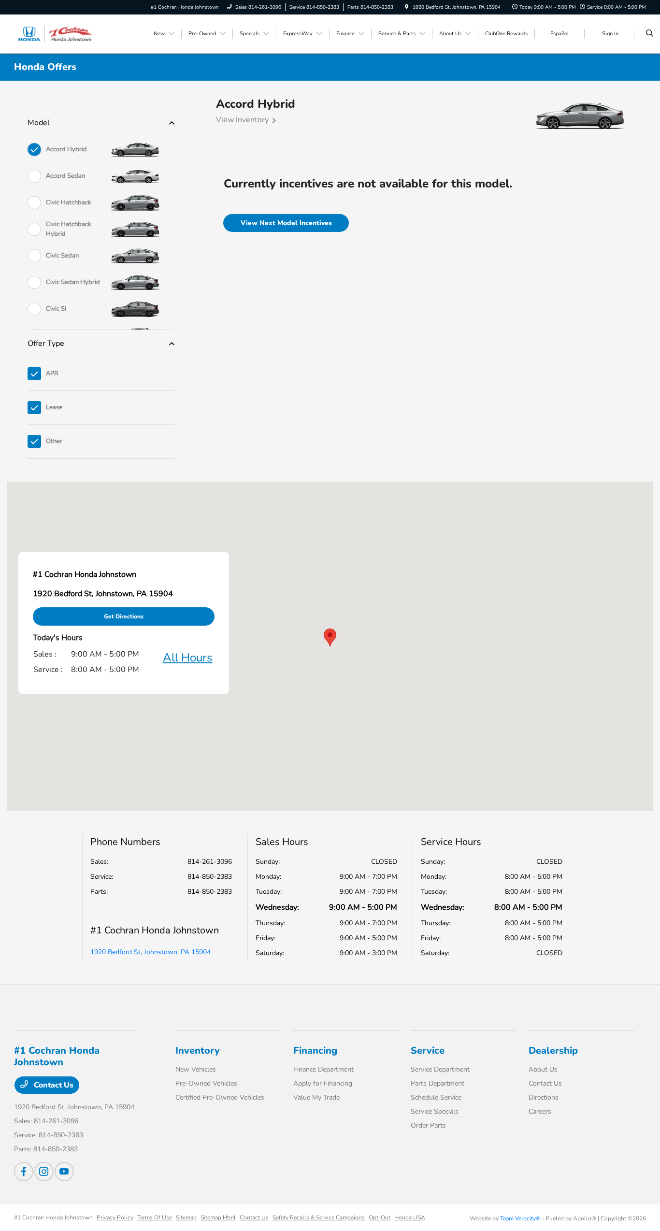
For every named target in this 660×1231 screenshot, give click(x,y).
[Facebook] (23, 1171)
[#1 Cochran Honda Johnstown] (57, 33)
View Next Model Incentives (286, 223)
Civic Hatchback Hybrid (68, 229)
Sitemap (186, 1217)
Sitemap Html (218, 1217)
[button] (330, 637)
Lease (54, 407)
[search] (649, 34)
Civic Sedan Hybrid (73, 282)
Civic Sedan (62, 255)
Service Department (440, 1069)
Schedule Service (436, 1097)
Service (428, 1050)
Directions (544, 1097)
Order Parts (428, 1125)
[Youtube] (64, 1171)
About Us (543, 1069)
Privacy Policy (115, 1217)
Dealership (553, 1050)
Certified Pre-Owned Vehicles (219, 1097)
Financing (315, 1050)
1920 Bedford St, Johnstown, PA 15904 (150, 952)
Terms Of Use (154, 1217)
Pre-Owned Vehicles (206, 1083)
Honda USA (409, 1217)
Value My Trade (316, 1097)
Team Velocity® (520, 1218)
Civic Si (56, 308)
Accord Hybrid (66, 149)
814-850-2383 (209, 876)
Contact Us (52, 1085)
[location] (407, 7)
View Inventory (242, 120)
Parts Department (437, 1083)
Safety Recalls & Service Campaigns (319, 1217)
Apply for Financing (322, 1083)
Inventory (197, 1050)
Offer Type (46, 343)
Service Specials (435, 1111)
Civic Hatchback (68, 202)
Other (54, 441)
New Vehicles (195, 1069)
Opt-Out (379, 1217)
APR (52, 373)
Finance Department (323, 1069)
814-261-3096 (209, 861)
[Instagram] (44, 1171)
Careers (540, 1111)
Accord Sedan (65, 176)
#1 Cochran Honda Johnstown (53, 1217)
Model (39, 122)
